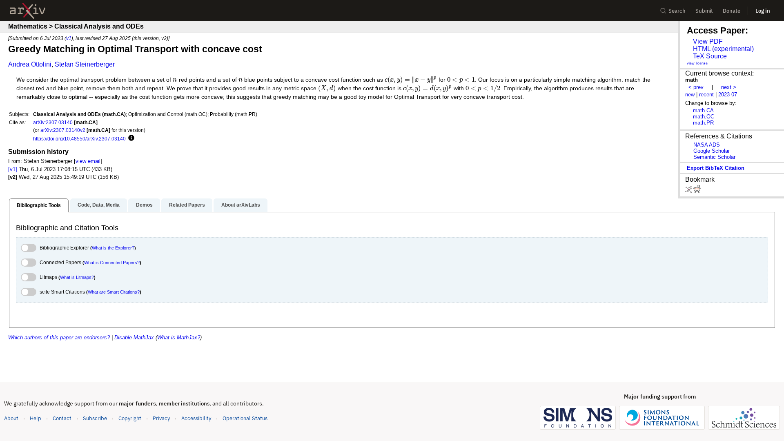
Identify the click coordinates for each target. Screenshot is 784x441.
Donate (731, 10)
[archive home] (27, 11)
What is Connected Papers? (112, 262)
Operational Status (245, 418)
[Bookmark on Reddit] (697, 191)
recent (706, 94)
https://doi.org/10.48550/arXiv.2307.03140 (79, 138)
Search (677, 10)
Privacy (161, 418)
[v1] (12, 169)
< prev (696, 87)
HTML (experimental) (723, 48)
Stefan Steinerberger (85, 64)
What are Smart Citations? (114, 292)
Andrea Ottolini (29, 64)
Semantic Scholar (714, 157)
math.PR (703, 123)
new (690, 94)
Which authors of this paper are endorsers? (59, 337)
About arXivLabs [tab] (240, 205)
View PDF (708, 41)
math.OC (703, 117)
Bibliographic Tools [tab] (39, 205)
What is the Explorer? (113, 247)
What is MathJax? (178, 337)
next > (728, 87)
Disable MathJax (134, 337)
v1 (68, 38)
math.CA (703, 110)
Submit (704, 10)
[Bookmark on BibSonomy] (689, 191)
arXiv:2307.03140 (53, 122)
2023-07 (727, 94)
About (11, 418)
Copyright (129, 418)
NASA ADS (706, 145)
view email (88, 161)
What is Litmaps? (77, 277)
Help (35, 418)
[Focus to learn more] (130, 138)
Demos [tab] (144, 205)
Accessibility (196, 418)
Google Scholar (711, 151)
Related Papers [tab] (187, 205)
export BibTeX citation (715, 168)
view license (697, 63)
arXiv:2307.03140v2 (62, 130)
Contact (62, 418)
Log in (762, 10)
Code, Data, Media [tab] (99, 205)
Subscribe (95, 418)
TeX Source (710, 56)
